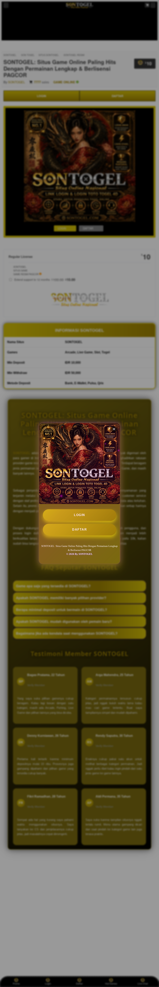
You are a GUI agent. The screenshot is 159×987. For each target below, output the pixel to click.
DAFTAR (79, 529)
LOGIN (79, 515)
